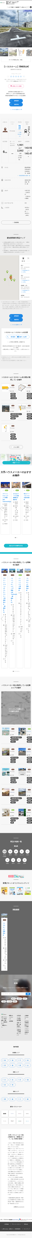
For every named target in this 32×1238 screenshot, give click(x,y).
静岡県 (27, 1100)
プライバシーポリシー (16, 1224)
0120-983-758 (13, 337)
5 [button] (18, 671)
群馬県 (20, 1066)
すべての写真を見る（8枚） (16, 59)
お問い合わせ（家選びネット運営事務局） (11, 1229)
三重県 (20, 1100)
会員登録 (11, 1021)
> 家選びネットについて (19, 1206)
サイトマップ (27, 1229)
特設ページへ (16, 462)
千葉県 (20, 1061)
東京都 (5, 1061)
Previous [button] (1, 508)
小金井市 (19, 998)
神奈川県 (12, 1061)
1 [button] (15, 537)
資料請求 (16, 100)
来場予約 (16, 104)
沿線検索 (17, 7)
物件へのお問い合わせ (23, 337)
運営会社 (26, 1224)
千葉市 (3, 1001)
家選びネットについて (10, 3)
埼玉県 (27, 1061)
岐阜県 (12, 1100)
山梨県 (27, 1066)
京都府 (20, 1080)
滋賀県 (27, 1080)
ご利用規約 (6, 1224)
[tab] (23, 259)
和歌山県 (12, 1085)
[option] (5, 508)
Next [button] (30, 508)
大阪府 (5, 1080)
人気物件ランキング (27, 1017)
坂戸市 (24, 998)
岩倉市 (14, 1001)
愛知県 (5, 1100)
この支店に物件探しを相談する (17, 342)
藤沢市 (13, 998)
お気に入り (23, 7)
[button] (14, 280)
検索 (28, 993)
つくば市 (9, 1001)
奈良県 (5, 1085)
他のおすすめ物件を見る (16, 545)
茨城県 (5, 1066)
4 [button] (17, 671)
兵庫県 (12, 1080)
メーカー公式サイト (16, 109)
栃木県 (12, 1066)
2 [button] (16, 537)
